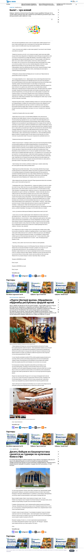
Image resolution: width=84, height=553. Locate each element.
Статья (8, 4)
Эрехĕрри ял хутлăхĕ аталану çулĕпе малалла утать (64, 4)
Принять (72, 550)
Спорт (11, 449)
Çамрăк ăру (12, 7)
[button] (55, 401)
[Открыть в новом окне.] (15, 276)
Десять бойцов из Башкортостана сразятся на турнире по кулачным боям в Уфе (47, 4)
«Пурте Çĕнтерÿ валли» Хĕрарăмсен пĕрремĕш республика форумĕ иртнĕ (29, 4)
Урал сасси (11, 1)
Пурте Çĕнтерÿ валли (14, 297)
